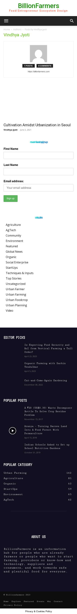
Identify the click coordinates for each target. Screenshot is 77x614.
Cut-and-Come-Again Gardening (45, 380)
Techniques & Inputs (19, 273)
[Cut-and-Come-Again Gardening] (12, 385)
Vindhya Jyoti (11, 129)
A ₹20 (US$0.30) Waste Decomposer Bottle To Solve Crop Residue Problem (48, 411)
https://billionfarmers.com (38, 71)
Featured (12, 246)
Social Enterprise (17, 262)
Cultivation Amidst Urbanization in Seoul (37, 125)
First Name (11, 149)
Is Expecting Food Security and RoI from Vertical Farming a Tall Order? (48, 348)
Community (13, 235)
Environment (14, 241)
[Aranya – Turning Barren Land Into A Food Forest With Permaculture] (12, 430)
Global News (14, 252)
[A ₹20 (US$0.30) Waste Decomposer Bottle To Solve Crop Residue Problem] (12, 412)
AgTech (11, 230)
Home (7, 29)
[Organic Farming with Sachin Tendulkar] (12, 368)
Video (9, 311)
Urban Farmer (15, 289)
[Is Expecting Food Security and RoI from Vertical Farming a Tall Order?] (12, 349)
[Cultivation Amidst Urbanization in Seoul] (38, 103)
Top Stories (13, 278)
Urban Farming (16, 294)
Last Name (11, 165)
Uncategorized (15, 284)
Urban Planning (16, 305)
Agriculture (13, 225)
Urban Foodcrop (17, 300)
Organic (11, 257)
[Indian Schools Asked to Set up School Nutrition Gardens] (12, 449)
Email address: (14, 181)
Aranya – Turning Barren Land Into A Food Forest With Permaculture (45, 430)
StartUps (12, 268)
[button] (6, 21)
